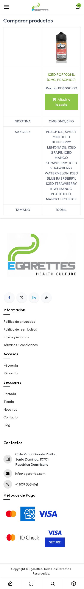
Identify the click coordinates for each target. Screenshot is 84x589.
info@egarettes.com (30, 473)
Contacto (10, 417)
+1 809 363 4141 (26, 484)
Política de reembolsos (20, 329)
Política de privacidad (19, 321)
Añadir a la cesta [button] (63, 102)
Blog (6, 425)
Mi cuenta (10, 365)
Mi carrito (10, 373)
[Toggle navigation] (6, 7)
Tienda (8, 401)
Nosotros (10, 409)
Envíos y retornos (16, 337)
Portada (9, 394)
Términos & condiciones (20, 345)
